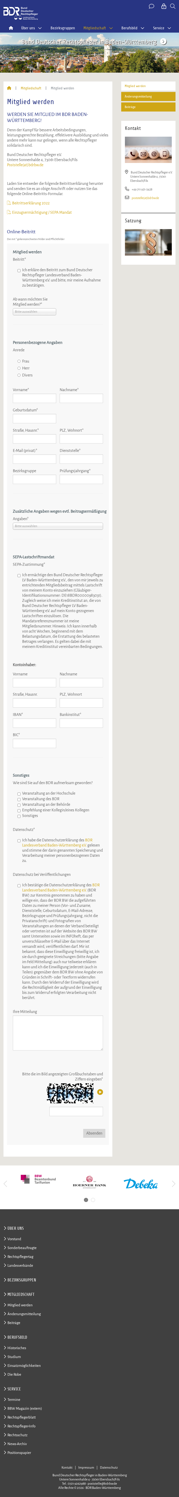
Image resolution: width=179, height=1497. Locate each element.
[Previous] (5, 53)
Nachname (69, 390)
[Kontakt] (152, 6)
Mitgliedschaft (31, 88)
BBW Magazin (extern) (24, 1408)
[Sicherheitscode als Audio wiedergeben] (99, 1092)
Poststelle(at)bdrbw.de (25, 165)
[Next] (174, 53)
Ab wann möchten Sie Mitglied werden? (30, 302)
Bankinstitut (70, 715)
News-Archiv (17, 1444)
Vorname (21, 390)
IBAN (18, 715)
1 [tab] (86, 1200)
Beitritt (19, 259)
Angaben (21, 519)
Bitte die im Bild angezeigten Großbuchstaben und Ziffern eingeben (62, 1076)
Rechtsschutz (17, 1435)
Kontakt (67, 1467)
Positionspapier (19, 1453)
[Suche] (173, 6)
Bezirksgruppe (24, 471)
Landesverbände (20, 1265)
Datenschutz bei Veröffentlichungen (42, 875)
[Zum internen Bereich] (164, 6)
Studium (14, 1357)
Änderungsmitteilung (138, 96)
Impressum (86, 1467)
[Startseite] (9, 88)
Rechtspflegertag (20, 1257)
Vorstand (14, 1239)
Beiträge (130, 107)
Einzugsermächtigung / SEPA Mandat (42, 212)
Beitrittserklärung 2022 (31, 203)
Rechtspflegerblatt (21, 1417)
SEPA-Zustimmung (29, 564)
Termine (13, 1400)
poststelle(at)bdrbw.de (145, 198)
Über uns (15, 1228)
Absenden (94, 1133)
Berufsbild (17, 1337)
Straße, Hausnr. (26, 430)
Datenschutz (24, 830)
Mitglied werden (135, 86)
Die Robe (14, 1374)
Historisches (16, 1348)
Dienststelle (70, 451)
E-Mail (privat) (25, 451)
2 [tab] (93, 1200)
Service (14, 1389)
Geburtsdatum (25, 410)
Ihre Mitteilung (25, 1012)
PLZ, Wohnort (72, 430)
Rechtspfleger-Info (21, 1426)
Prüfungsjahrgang (75, 471)
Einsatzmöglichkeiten (24, 1366)
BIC (16, 735)
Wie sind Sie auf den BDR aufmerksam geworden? (53, 783)
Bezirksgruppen (63, 28)
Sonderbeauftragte (22, 1248)
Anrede (18, 350)
